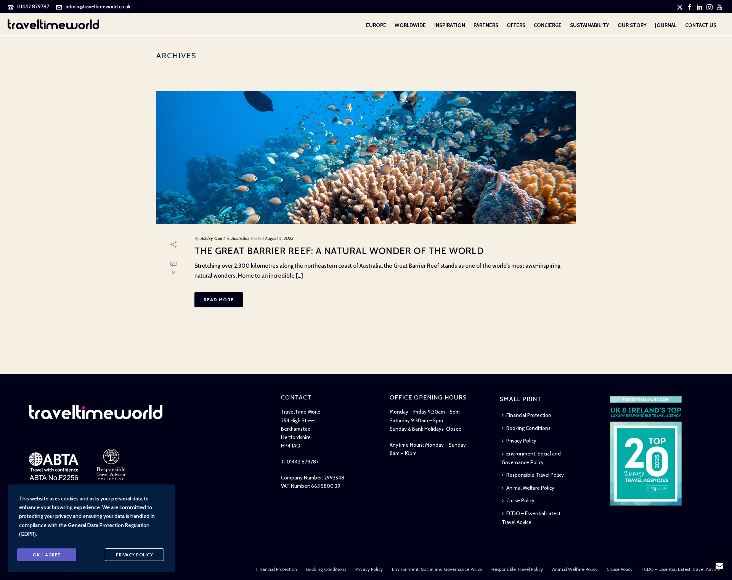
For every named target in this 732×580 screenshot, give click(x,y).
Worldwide (410, 25)
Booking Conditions (528, 428)
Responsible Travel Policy (535, 475)
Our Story (632, 25)
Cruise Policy (520, 500)
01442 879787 (33, 6)
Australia (240, 238)
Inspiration (449, 25)
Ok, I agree (47, 555)
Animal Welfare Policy (530, 488)
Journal (666, 25)
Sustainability (589, 25)
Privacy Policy (521, 441)
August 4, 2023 (279, 238)
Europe (376, 25)
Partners (486, 25)
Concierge (548, 25)
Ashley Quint (213, 238)
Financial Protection (528, 415)
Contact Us (700, 25)
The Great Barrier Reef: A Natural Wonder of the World (339, 250)
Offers (516, 25)
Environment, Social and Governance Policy (531, 458)
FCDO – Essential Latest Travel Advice (531, 517)
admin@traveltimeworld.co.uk (98, 6)
